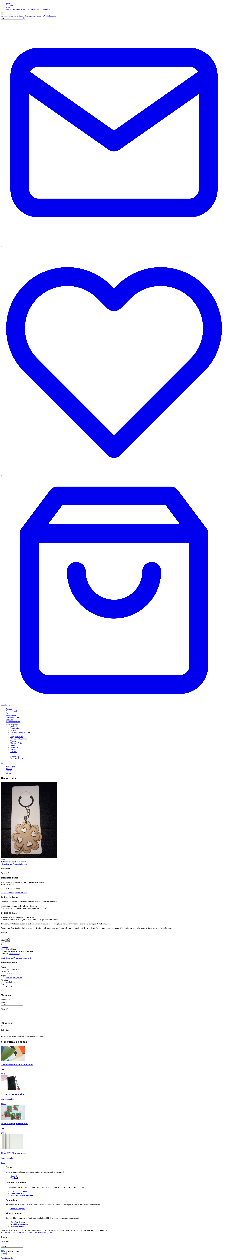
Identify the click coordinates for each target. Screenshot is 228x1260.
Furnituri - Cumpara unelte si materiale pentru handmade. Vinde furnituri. (28, 16)
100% (14, 954)
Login (8, 3)
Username (5, 1242)
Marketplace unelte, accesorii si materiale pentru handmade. (28, 9)
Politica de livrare (7, 893)
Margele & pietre (12, 715)
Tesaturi (13, 741)
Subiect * (4, 1004)
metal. (8, 982)
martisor (9, 978)
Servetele (9, 720)
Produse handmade (13, 722)
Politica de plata (21, 893)
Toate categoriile (12, 724)
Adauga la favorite (20, 864)
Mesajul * (4, 1009)
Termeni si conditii (8, 1232)
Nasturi (13, 750)
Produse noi (14, 756)
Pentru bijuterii (11, 711)
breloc (19, 978)
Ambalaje (14, 747)
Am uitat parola (7, 1258)
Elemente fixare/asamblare (20, 732)
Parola (3, 1246)
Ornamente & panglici (18, 739)
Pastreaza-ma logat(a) (11, 1251)
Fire (7, 713)
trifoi (14, 978)
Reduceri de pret (16, 758)
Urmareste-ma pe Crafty (23, 958)
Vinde (8, 7)
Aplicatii (9, 709)
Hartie (12, 745)
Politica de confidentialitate (26, 1232)
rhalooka (9, 769)
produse (9, 771)
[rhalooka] (5, 945)
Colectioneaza (6, 864)
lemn (13, 982)
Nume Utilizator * (7, 1000)
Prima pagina (11, 767)
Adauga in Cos (22, 862)
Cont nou (9, 5)
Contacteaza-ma (7, 958)
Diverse (13, 730)
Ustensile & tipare (12, 717)
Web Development (45, 1232)
